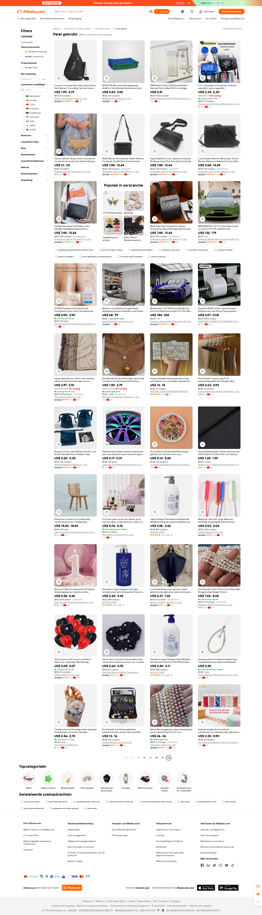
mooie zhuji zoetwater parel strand (157, 802)
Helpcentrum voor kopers (168, 829)
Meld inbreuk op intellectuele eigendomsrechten (170, 854)
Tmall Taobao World (116, 901)
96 (144, 758)
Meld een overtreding (166, 861)
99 (162, 758)
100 (168, 758)
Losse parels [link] (121, 28)
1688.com (99, 901)
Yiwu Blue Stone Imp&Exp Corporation (120, 672)
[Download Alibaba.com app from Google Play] (228, 888)
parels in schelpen (66, 257)
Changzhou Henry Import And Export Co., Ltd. (219, 104)
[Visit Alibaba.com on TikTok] (232, 865)
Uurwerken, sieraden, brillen (77, 28)
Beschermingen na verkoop (81, 847)
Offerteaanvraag (119, 835)
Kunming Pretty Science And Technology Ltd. (75, 324)
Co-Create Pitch (31, 835)
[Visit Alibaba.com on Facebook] (202, 865)
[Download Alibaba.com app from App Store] (206, 888)
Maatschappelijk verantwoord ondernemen (37, 842)
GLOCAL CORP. (157, 532)
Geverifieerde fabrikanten (124, 829)
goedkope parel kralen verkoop (65, 808)
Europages (175, 901)
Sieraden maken (102, 28)
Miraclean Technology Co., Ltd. (116, 98)
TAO (155, 901)
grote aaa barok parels (34, 808)
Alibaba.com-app (185, 887)
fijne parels (92, 808)
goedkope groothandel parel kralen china (75, 250)
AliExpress (88, 901)
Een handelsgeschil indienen (169, 841)
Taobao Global (143, 901)
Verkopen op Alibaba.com (212, 829)
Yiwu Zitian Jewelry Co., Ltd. (163, 745)
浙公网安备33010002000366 (180, 910)
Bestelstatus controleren (212, 841)
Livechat (160, 835)
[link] (258, 886)
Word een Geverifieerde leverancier (217, 847)
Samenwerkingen (208, 852)
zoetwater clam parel (170, 250)
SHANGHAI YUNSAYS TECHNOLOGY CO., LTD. (219, 321)
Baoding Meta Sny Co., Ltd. (210, 532)
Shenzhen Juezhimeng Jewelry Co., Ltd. (120, 397)
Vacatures (28, 849)
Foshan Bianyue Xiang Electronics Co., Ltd (217, 675)
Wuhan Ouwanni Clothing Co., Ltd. (166, 602)
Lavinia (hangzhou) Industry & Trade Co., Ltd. (218, 391)
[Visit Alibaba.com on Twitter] (214, 865)
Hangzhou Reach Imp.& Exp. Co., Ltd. (215, 604)
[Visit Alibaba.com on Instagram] (220, 865)
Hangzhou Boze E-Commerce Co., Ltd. (72, 171)
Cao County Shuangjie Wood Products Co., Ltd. (75, 532)
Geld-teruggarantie (77, 835)
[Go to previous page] (126, 757)
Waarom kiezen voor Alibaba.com (38, 829)
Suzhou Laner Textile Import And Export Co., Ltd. (219, 464)
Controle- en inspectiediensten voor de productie (86, 854)
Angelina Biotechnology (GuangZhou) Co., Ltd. (171, 98)
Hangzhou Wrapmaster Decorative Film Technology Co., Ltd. (219, 239)
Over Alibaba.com (32, 823)
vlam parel (184, 802)
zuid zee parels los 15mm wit (121, 802)
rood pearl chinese (225, 250)
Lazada (131, 901)
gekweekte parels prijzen (142, 250)
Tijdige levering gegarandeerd (82, 841)
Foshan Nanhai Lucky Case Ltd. (117, 742)
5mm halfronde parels (58, 802)
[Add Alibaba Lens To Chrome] (72, 888)
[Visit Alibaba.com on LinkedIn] (208, 865)
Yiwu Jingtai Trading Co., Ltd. (67, 397)
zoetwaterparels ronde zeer (88, 802)
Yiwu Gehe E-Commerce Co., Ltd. (117, 534)
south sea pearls (158, 257)
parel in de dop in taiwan (112, 250)
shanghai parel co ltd (207, 802)
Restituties (161, 847)
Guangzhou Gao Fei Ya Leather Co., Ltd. (120, 171)
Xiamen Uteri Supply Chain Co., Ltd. (70, 98)
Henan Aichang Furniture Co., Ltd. (118, 321)
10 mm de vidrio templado (131, 257)
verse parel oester (32, 802)
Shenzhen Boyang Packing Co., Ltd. (70, 464)
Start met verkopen (209, 835)
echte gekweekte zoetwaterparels (97, 257)
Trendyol (163, 901)
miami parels (230, 802)
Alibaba (56, 28)
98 (156, 758)
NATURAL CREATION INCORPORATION (168, 391)
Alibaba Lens (29, 887)
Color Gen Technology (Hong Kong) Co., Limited (123, 464)
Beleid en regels (75, 861)
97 (150, 758)
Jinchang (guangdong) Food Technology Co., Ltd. (171, 464)
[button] (151, 11)
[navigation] (34, 393)
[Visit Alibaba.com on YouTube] (226, 865)
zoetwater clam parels (198, 250)
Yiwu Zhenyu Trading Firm (66, 745)
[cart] (192, 12)
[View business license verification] (158, 910)
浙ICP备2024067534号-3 (208, 910)
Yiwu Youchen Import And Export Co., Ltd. (73, 602)
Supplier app (142, 887)
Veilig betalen (74, 829)
